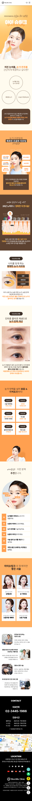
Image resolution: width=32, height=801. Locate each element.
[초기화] (29, 745)
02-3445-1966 (16, 711)
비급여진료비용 (26, 790)
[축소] (29, 742)
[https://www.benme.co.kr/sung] (7, 3)
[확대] (29, 739)
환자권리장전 (20, 790)
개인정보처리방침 (6, 790)
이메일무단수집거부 (13, 790)
